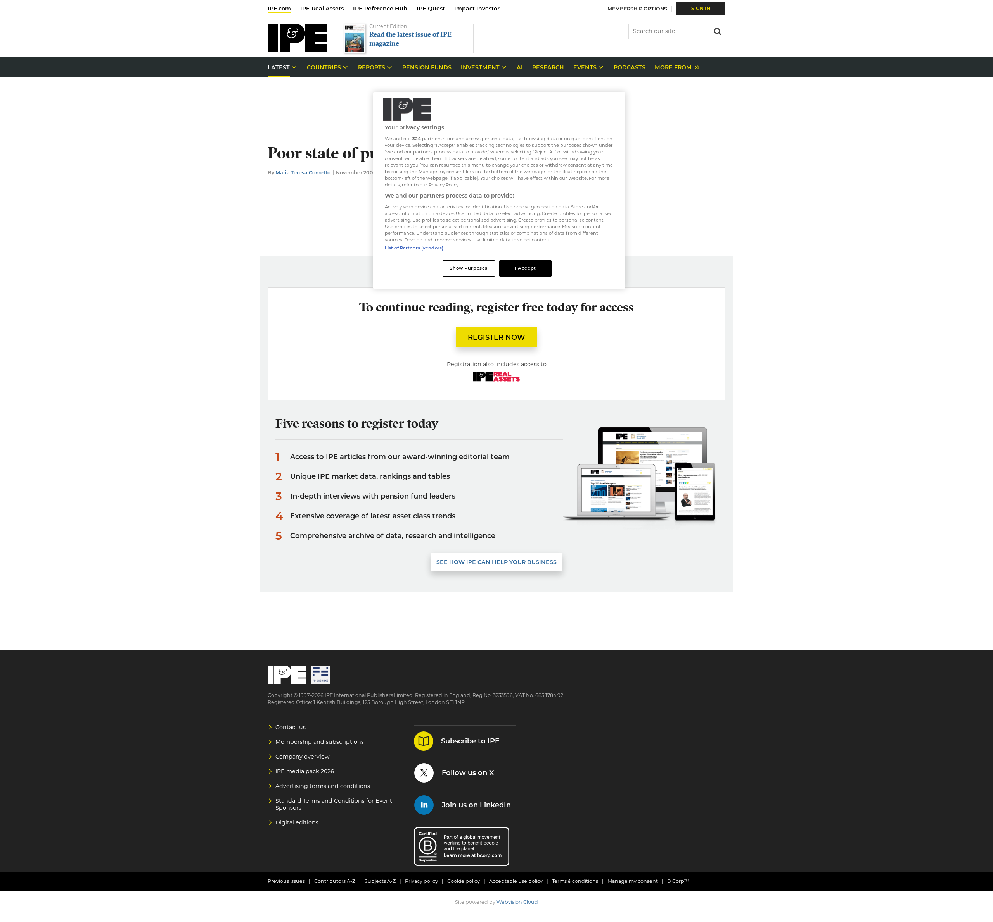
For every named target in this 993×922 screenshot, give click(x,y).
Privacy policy (421, 881)
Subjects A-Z (380, 881)
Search (717, 31)
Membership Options (637, 9)
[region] (499, 190)
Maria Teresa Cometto (302, 172)
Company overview (302, 756)
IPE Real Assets (322, 8)
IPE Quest (431, 8)
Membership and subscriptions (319, 741)
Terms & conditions (575, 881)
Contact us (290, 727)
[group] (675, 67)
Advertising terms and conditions (322, 786)
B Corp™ (678, 881)
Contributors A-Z (334, 881)
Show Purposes (468, 268)
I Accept (525, 268)
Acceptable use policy (516, 881)
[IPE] (297, 50)
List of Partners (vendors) (414, 248)
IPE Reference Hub (380, 8)
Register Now (496, 337)
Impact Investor (477, 8)
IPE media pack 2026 (304, 771)
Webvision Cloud (517, 902)
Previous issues (286, 881)
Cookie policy (463, 881)
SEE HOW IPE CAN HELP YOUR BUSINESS (496, 562)
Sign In (700, 8)
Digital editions (296, 822)
